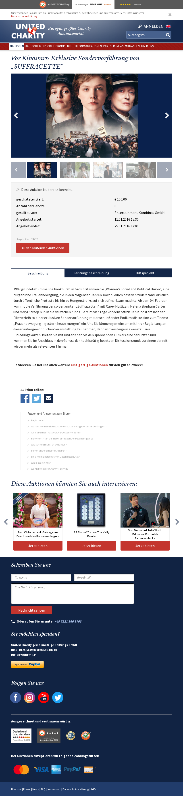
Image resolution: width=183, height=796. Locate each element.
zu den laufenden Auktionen (43, 248)
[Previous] (18, 170)
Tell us (48, 398)
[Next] (164, 170)
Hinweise (107, 4)
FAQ (43, 789)
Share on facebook (25, 398)
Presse (26, 789)
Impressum (54, 789)
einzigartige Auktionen (89, 365)
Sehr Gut (96, 4)
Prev (15, 115)
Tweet (36, 398)
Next (167, 115)
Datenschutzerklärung (24, 16)
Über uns (16, 789)
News (35, 789)
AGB (93, 789)
